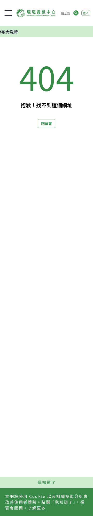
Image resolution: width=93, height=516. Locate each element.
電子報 (65, 13)
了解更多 (37, 508)
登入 (86, 13)
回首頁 (46, 123)
